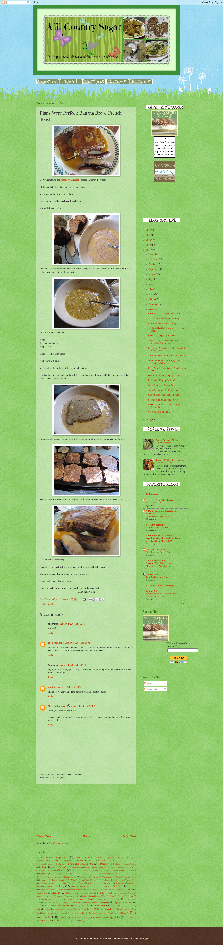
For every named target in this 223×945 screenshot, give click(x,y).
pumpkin (104, 902)
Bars (57, 860)
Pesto (131, 896)
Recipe (115, 902)
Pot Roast (46, 902)
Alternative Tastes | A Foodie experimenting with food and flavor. (163, 537)
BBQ (66, 860)
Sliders (77, 909)
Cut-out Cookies (122, 877)
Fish (100, 880)
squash (127, 909)
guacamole (48, 886)
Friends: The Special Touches (161, 335)
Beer (92, 860)
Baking (130, 857)
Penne (112, 896)
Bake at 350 (151, 591)
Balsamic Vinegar (43, 860)
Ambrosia (48, 857)
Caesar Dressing (130, 864)
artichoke (88, 857)
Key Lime (96, 886)
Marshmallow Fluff (76, 889)
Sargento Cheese (117, 905)
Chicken (61, 870)
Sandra (51, 687)
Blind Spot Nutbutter (44, 864)
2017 (148, 229)
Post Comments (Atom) (59, 843)
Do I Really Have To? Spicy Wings (164, 375)
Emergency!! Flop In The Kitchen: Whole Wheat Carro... (167, 349)
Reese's (39, 905)
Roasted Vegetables (62, 905)
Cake (42, 867)
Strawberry (46, 913)
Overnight (58, 896)
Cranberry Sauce (54, 877)
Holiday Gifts (76, 886)
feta (93, 880)
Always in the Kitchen (156, 549)
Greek (130, 883)
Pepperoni (122, 896)
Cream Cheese (70, 877)
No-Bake (100, 893)
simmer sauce (58, 909)
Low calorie (50, 889)
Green (38, 886)
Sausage (130, 905)
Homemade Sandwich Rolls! (158, 516)
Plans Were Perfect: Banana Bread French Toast (167, 369)
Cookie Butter (78, 873)
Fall (87, 880)
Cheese (119, 867)
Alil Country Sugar (57, 706)
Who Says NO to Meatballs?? (159, 540)
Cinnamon (43, 873)
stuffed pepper (59, 913)
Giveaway (105, 883)
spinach (108, 908)
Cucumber (108, 877)
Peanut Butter (94, 896)
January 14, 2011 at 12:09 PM (73, 664)
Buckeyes (116, 864)
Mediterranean (117, 889)
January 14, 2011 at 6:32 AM (73, 623)
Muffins (55, 892)
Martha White (92, 889)
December (154, 254)
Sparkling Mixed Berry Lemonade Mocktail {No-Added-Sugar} (161, 564)
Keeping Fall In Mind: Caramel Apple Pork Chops (170, 461)
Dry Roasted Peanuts (56, 880)
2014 (148, 234)
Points (115, 899)
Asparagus (110, 857)
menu (129, 889)
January (152, 309)
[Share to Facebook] (99, 599)
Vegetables (114, 917)
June (151, 284)
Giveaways (120, 883)
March (152, 299)
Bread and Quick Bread (80, 863)
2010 (148, 419)
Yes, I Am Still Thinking (159, 412)
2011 (148, 249)
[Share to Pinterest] (102, 599)
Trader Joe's (75, 917)
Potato (56, 902)
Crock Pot (97, 877)
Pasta (83, 896)
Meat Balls (105, 889)
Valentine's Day (99, 917)
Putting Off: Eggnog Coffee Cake (163, 380)
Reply (50, 632)
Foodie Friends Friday (114, 880)
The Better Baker (56, 642)
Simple (69, 909)
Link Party (118, 886)
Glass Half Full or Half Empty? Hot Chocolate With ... (164, 362)
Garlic (81, 883)
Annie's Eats (152, 574)
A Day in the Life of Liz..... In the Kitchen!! (161, 512)
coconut (54, 873)
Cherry (51, 870)
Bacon (120, 857)
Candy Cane (64, 867)
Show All (183, 603)
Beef (81, 860)
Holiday (60, 886)
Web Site (129, 917)
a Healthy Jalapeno (155, 524)
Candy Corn (76, 867)
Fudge (72, 883)
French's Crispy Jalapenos (49, 883)
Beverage (101, 860)
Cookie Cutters (92, 873)
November (154, 259)
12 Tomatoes (152, 494)
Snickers (87, 909)
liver (41, 889)
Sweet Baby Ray (105, 913)
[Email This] (90, 599)
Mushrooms (71, 892)
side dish (46, 909)
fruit (64, 883)
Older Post (129, 836)
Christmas (132, 870)
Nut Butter (112, 893)
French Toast (131, 880)
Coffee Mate (65, 873)
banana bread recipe (70, 179)
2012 (148, 244)
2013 (38, 857)
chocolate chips (118, 870)
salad (76, 905)
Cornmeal (120, 873)
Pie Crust (68, 899)
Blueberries (60, 864)
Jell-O (86, 886)
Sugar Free (81, 913)
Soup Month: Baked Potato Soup (163, 399)
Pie (61, 899)
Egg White (72, 880)
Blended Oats (128, 860)
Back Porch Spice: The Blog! (160, 585)
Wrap (82, 921)
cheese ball (129, 867)
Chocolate (83, 870)
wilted (74, 921)
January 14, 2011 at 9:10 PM (68, 686)
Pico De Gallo (50, 899)
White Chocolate (63, 921)
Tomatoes (63, 917)
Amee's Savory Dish (155, 560)
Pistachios (98, 899)
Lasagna (106, 886)
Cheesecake (40, 870)
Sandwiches (100, 905)
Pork (123, 899)
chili (73, 870)
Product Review (91, 902)
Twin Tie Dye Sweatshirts (157, 577)
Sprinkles (118, 909)
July (151, 279)
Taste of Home (120, 913)
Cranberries (40, 877)
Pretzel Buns (77, 902)
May (151, 289)
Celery (110, 867)
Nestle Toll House (86, 893)
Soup (96, 908)
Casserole (101, 867)
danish (133, 877)
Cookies (106, 873)
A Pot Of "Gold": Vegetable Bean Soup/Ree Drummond (163, 342)
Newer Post (43, 836)
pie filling (79, 899)
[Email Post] (84, 599)
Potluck (65, 902)
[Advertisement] (86, 809)
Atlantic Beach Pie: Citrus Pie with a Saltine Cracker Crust (162, 595)
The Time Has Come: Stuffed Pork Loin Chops (166, 329)
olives (49, 896)
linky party (132, 886)
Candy (52, 867)
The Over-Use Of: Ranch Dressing (163, 318)
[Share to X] (96, 599)
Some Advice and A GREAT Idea (163, 390)
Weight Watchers (44, 920)
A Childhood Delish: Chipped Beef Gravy (167, 355)
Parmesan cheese (71, 896)
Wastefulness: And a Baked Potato (163, 394)
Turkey (86, 917)
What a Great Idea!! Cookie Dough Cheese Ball (164, 406)
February (153, 304)
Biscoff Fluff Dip (153, 502)
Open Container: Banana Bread (162, 385)
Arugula (99, 857)
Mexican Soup (42, 893)
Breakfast (51, 603)
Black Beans (114, 860)
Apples (77, 857)
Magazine (62, 889)
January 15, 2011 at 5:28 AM (84, 705)
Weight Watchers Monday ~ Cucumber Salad (168, 441)
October (153, 264)
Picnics (39, 899)
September (154, 269)
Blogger (144, 938)
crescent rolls (85, 877)
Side (38, 908)
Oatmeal (123, 893)
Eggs (81, 880)
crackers (130, 873)
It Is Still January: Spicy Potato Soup (165, 313)
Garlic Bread (92, 883)
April (151, 294)
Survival (92, 913)
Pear (105, 896)
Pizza (107, 899)
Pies (89, 899)
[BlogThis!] (93, 599)
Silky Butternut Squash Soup (159, 552)
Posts (149, 683)
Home (87, 836)
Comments (151, 689)
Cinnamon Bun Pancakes (157, 527)
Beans (73, 860)
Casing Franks (89, 867)
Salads (85, 905)
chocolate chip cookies (100, 870)
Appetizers (62, 857)
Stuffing (71, 913)
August (152, 274)
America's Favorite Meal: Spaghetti (164, 323)
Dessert (42, 880)
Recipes (128, 902)
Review (48, 905)
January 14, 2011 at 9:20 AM (78, 642)
